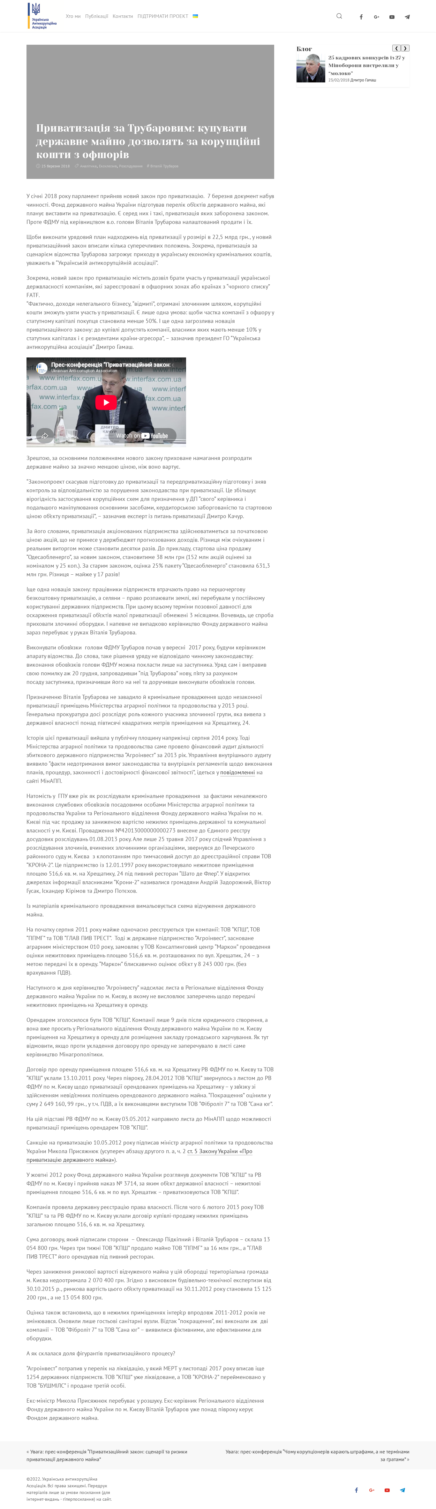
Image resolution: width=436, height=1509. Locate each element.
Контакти (123, 16)
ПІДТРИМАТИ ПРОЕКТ (163, 16)
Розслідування (131, 166)
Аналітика (88, 166)
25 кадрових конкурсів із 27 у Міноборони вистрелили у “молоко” (366, 65)
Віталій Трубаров (164, 166)
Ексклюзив (108, 166)
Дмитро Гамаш (363, 80)
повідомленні (237, 772)
